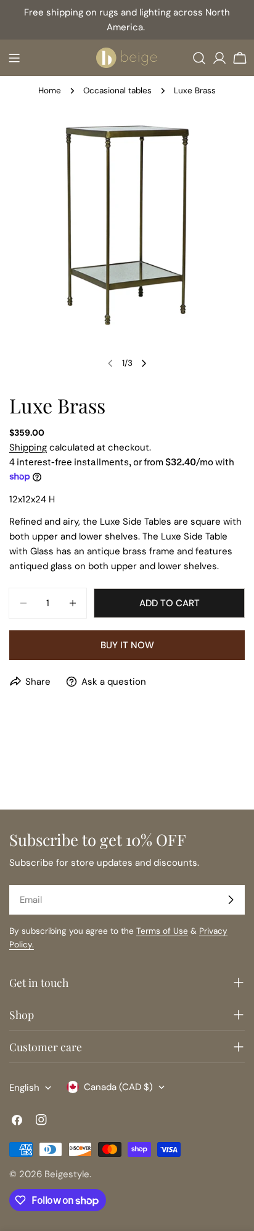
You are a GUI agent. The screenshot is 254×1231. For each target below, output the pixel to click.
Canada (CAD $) (118, 1087)
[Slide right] (144, 363)
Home (49, 90)
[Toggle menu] (14, 58)
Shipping (28, 447)
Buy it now (127, 645)
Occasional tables (117, 90)
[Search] (199, 58)
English (24, 1087)
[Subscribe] (231, 900)
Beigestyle (66, 1174)
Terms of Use (162, 931)
